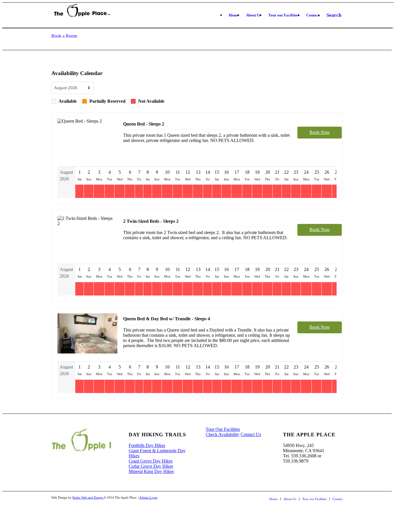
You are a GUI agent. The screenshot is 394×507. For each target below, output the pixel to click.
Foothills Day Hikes (147, 445)
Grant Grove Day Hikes (150, 461)
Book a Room (64, 35)
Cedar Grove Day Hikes (151, 466)
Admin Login (148, 497)
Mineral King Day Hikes (151, 471)
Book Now (319, 132)
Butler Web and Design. (88, 497)
